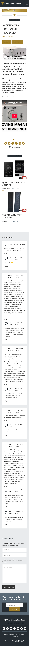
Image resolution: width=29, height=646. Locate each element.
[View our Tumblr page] (21, 628)
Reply (5, 254)
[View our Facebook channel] (7, 628)
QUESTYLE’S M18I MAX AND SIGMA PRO (14, 183)
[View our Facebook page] (4, 628)
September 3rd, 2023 (19, 491)
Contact (15, 637)
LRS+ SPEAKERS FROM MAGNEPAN (12, 216)
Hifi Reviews (6, 42)
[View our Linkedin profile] (25, 628)
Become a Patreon (9, 634)
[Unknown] (14, 10)
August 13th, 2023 (19, 244)
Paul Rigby (10, 258)
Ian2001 (10, 244)
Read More (6, 189)
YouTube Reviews (17, 42)
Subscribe (14, 609)
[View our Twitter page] (11, 628)
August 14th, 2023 (18, 258)
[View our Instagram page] (14, 628)
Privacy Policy (20, 634)
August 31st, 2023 (19, 445)
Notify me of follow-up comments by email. (14, 561)
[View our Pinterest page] (18, 628)
